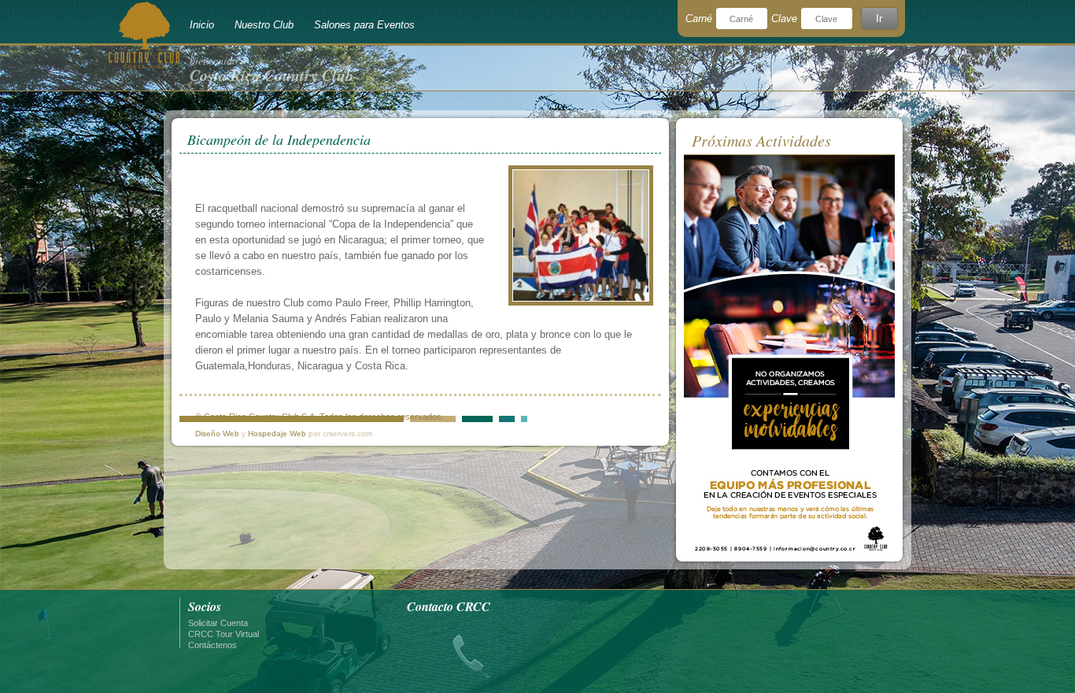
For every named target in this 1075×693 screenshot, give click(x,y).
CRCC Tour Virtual (223, 634)
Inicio (202, 25)
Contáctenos (212, 645)
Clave (784, 18)
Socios (204, 606)
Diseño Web (217, 433)
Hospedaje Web (277, 433)
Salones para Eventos (364, 25)
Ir (879, 18)
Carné (698, 18)
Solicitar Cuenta (218, 623)
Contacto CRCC (448, 606)
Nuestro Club (264, 25)
